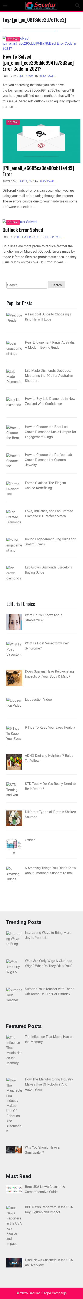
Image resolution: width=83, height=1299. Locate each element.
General (13, 39)
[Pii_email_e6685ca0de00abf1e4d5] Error (38, 171)
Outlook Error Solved (23, 229)
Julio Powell (47, 75)
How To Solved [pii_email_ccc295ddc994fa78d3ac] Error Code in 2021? (38, 62)
